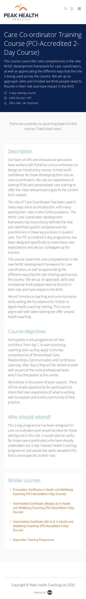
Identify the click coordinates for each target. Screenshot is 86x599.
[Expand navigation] (79, 8)
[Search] (66, 8)
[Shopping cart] (72, 8)
